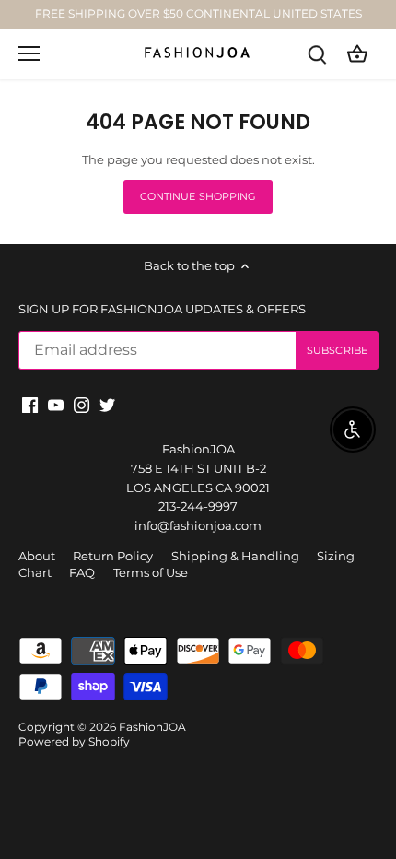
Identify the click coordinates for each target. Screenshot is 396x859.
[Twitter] (107, 404)
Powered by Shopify (74, 741)
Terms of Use (150, 572)
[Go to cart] (357, 54)
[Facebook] (30, 404)
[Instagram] (81, 404)
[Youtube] (56, 404)
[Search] (317, 54)
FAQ (82, 572)
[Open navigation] (29, 53)
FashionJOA (152, 727)
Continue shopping (198, 196)
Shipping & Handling (235, 555)
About (36, 555)
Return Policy (113, 555)
